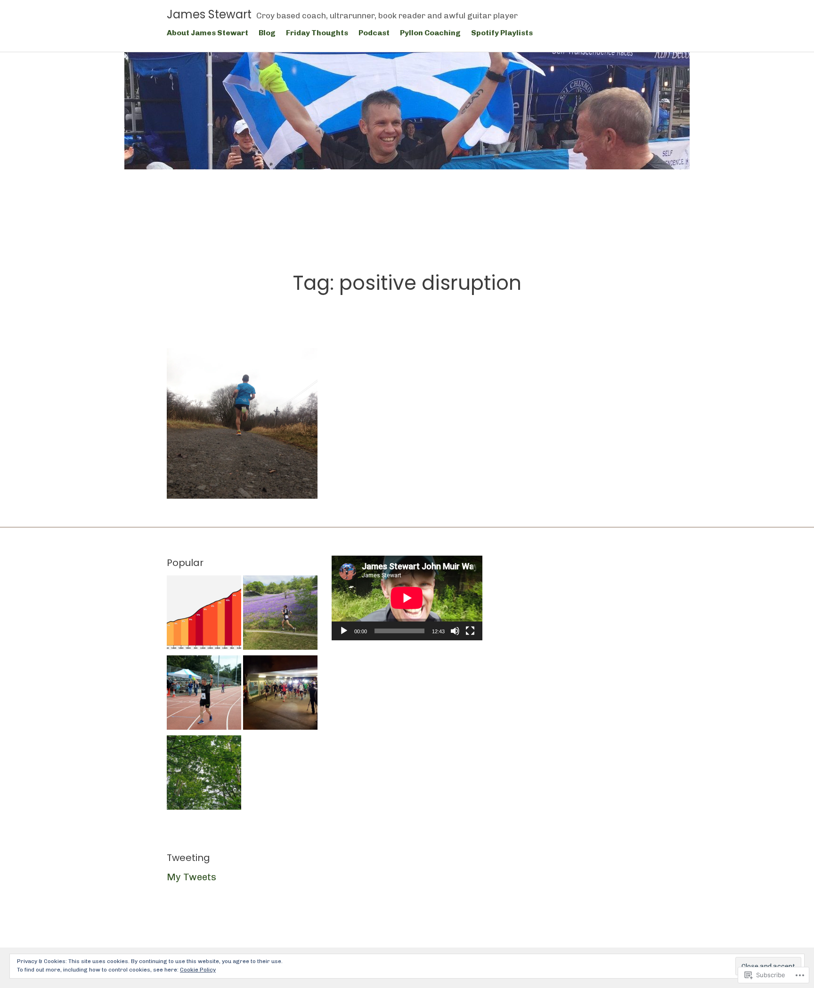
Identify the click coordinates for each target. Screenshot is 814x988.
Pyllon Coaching (430, 32)
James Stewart (209, 14)
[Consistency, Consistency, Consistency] (280, 614)
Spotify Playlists (502, 32)
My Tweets (191, 877)
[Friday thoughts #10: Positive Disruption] (242, 423)
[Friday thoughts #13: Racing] (280, 694)
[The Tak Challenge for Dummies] (204, 614)
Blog (267, 32)
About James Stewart (207, 32)
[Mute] (455, 631)
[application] (407, 598)
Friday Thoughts (317, 32)
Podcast (374, 32)
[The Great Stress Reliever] (204, 774)
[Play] (344, 631)
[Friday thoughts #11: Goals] (204, 694)
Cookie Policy (198, 969)
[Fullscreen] (470, 631)
